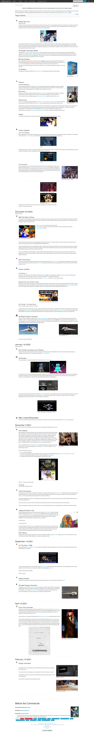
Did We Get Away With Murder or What (66, 453)
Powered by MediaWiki (47, 730)
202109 (27, 720)
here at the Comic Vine (41, 96)
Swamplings (40, 440)
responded (73, 285)
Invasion (36, 444)
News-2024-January (28, 718)
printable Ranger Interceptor (42, 318)
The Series (20, 1)
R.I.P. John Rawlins (45, 353)
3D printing (42, 393)
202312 (35, 718)
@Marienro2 (39, 262)
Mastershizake (21, 101)
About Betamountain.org (47, 726)
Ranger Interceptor (34, 587)
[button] (48, 121)
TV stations (35, 547)
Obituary (22, 452)
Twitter (32, 444)
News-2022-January (55, 718)
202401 (22, 718)
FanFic (26, 1)
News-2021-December (65, 718)
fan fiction (50, 568)
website (57, 96)
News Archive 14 (54, 261)
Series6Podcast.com (42, 616)
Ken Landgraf (30, 62)
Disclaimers (47, 728)
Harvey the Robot (48, 360)
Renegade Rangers (46, 609)
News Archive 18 (25, 710)
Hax (31, 440)
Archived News (24, 713)
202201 (49, 718)
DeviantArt (66, 419)
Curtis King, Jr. (45, 278)
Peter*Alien (47, 512)
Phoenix (68, 285)
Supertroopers (42, 110)
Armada (30, 515)
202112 (71, 718)
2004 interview (44, 566)
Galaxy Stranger (34, 110)
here (45, 65)
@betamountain (64, 12)
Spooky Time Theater (61, 310)
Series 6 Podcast (32, 1)
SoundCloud (28, 310)
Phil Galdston (21, 135)
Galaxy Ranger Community (42, 1)
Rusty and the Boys (55, 609)
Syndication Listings (39, 71)
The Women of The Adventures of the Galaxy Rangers (47, 101)
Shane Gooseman (40, 225)
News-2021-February (46, 720)
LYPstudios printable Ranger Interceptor (32, 52)
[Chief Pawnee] (68, 519)
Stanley (38, 226)
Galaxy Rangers (42, 93)
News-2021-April (33, 720)
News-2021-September (20, 720)
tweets (65, 275)
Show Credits (55, 534)
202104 (39, 720)
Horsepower (21, 515)
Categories (17, 718)
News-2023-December (42, 718)
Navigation (14, 1)
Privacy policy (47, 725)
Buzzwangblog (50, 455)
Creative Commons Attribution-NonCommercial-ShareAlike (47, 724)
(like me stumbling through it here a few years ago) (38, 167)
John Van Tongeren (29, 135)
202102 (52, 720)
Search (85, 1)
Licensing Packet (35, 513)
